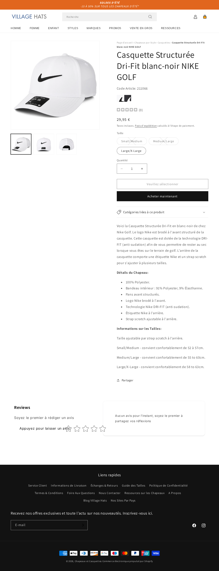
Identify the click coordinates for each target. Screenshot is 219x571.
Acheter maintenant (162, 196)
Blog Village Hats (95, 500)
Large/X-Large (131, 151)
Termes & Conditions (49, 493)
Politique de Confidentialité (168, 485)
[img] (127, 110)
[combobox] (109, 16)
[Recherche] (150, 16)
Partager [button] (127, 380)
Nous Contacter (109, 493)
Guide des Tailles (133, 485)
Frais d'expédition (146, 125)
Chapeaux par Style (145, 42)
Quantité (122, 160)
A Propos (175, 493)
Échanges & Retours (104, 485)
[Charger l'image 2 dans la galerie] (43, 144)
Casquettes (164, 42)
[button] (205, 17)
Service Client (37, 485)
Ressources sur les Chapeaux (144, 493)
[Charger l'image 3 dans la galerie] (66, 144)
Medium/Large (166, 142)
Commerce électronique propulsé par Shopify (127, 561)
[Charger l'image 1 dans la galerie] (21, 144)
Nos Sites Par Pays (123, 500)
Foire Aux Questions (81, 493)
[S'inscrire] (82, 525)
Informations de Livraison (69, 485)
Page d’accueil (125, 42)
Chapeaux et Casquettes (88, 561)
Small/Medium (134, 142)
